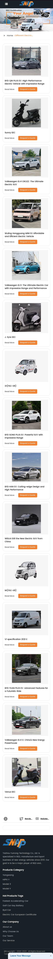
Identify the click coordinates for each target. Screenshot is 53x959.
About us (7, 927)
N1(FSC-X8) (11, 590)
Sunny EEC (10, 132)
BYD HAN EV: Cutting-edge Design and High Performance (24, 488)
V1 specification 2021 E (16, 639)
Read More (9, 89)
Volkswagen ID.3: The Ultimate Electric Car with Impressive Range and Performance (26, 287)
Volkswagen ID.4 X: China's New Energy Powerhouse (25, 741)
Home (10, 35)
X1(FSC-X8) (10, 386)
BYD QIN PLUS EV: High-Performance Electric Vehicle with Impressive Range (24, 82)
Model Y (7, 888)
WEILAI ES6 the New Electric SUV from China (23, 540)
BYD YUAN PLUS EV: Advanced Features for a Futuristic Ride (26, 689)
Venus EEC (10, 792)
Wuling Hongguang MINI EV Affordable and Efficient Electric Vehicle (24, 235)
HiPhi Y (6, 879)
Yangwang (8, 875)
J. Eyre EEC (10, 337)
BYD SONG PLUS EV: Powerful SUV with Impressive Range (24, 436)
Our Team (8, 936)
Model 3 (7, 884)
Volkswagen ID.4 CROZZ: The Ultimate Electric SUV (24, 183)
